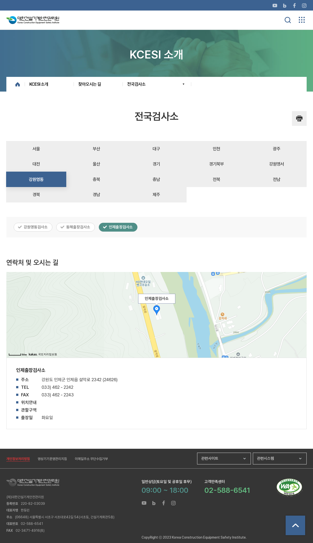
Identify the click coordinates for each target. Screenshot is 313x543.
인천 (216, 148)
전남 (276, 179)
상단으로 (295, 525)
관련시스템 (265, 458)
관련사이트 (209, 458)
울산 (96, 163)
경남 (96, 194)
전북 (216, 179)
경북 (36, 194)
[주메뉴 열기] (302, 20)
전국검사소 (136, 84)
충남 (156, 179)
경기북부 (216, 163)
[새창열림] (274, 5)
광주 (276, 148)
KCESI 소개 (38, 84)
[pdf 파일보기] (289, 488)
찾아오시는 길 (89, 84)
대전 (36, 163)
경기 (156, 163)
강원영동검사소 (36, 227)
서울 (36, 148)
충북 (96, 179)
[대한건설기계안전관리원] (74, 482)
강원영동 (36, 179)
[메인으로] (32, 19)
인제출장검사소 (121, 227)
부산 (96, 148)
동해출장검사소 (78, 227)
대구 (156, 148)
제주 (156, 194)
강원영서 (276, 163)
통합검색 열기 (288, 20)
